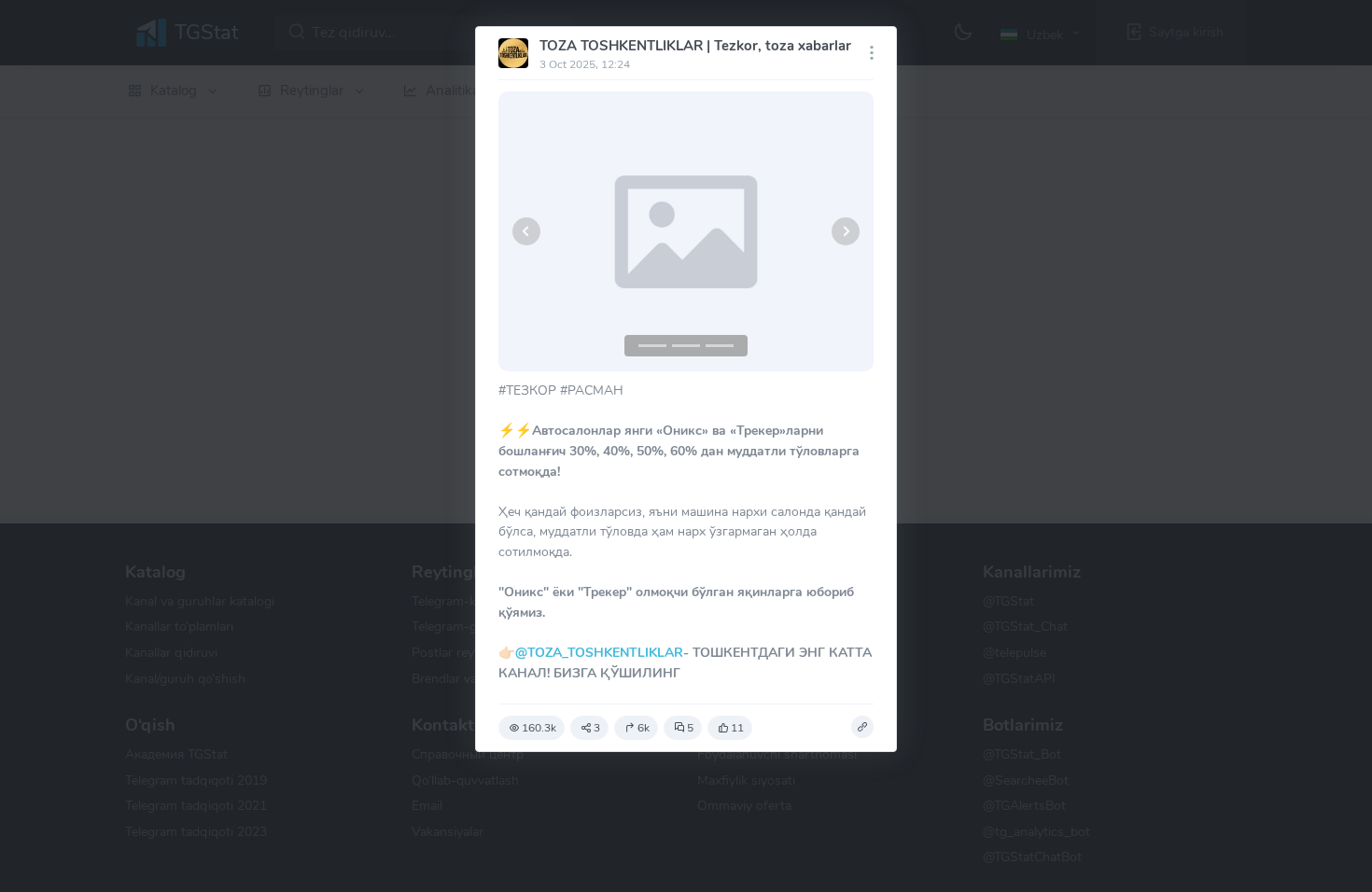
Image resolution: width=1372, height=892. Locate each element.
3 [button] (597, 727)
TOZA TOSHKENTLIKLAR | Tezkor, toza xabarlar (695, 45)
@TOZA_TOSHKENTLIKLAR (599, 652)
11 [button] (737, 727)
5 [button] (690, 727)
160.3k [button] (539, 727)
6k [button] (643, 727)
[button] (526, 231)
